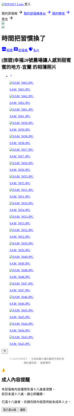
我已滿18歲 (9, 409)
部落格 (23, 50)
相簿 (9, 50)
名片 (36, 50)
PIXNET (22, 358)
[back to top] (5, 351)
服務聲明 (45, 362)
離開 (22, 409)
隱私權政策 (30, 362)
